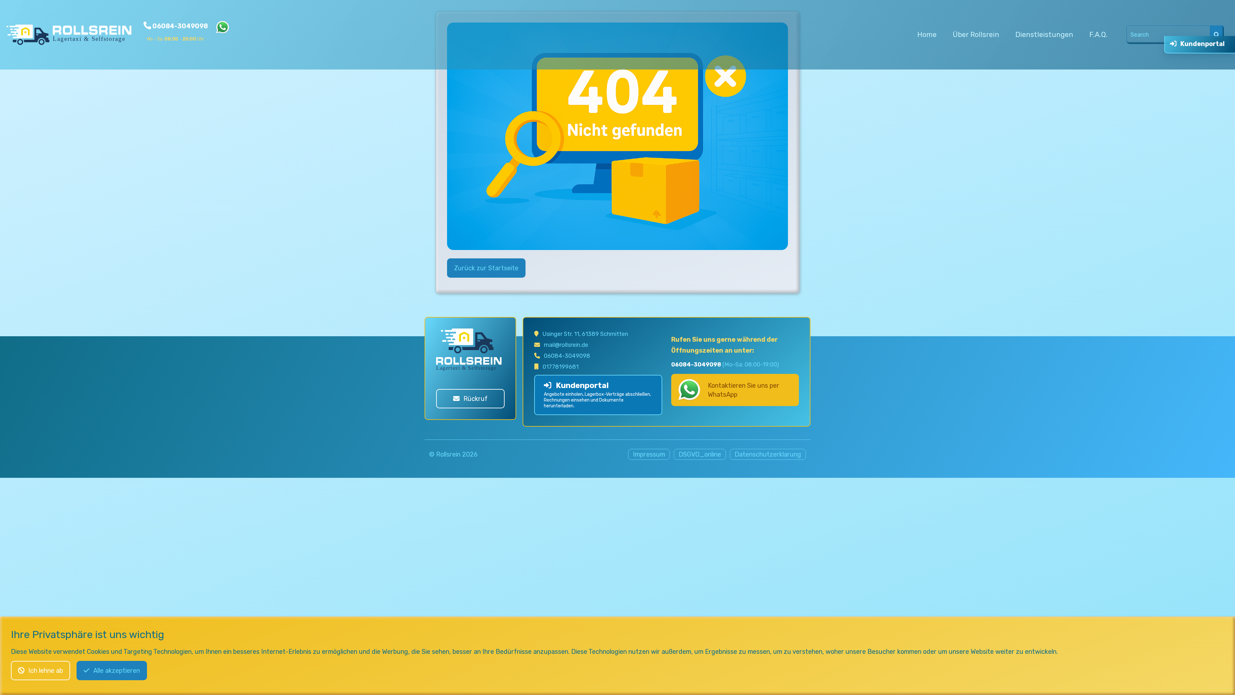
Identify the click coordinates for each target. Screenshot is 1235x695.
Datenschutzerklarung (768, 454)
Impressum (649, 454)
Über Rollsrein (976, 34)
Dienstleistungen (1044, 34)
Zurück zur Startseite (486, 268)
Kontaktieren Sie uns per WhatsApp (743, 390)
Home (927, 34)
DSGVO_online (700, 454)
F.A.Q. (1098, 34)
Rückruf (475, 399)
